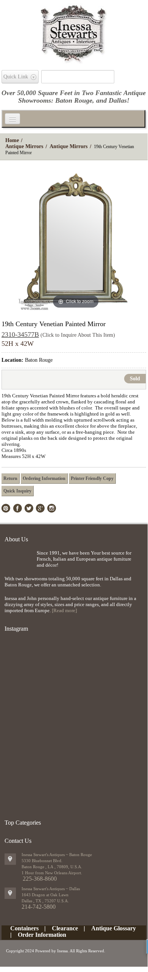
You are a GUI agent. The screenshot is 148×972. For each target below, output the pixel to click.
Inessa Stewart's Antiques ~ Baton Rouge (57, 854)
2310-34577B (20, 334)
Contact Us (18, 841)
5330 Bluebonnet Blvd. (42, 860)
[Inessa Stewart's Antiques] (74, 32)
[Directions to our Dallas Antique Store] (10, 893)
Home (12, 140)
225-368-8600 (40, 878)
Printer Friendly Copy (92, 478)
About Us (16, 539)
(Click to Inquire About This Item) (78, 335)
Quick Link (15, 77)
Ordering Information (44, 478)
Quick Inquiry (17, 491)
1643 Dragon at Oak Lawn (45, 894)
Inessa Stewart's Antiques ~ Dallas (51, 888)
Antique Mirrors (24, 146)
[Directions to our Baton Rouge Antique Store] (10, 859)
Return (10, 478)
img (19, 562)
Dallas (118, 100)
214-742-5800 (39, 906)
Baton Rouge (73, 100)
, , (45, 901)
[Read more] (64, 610)
